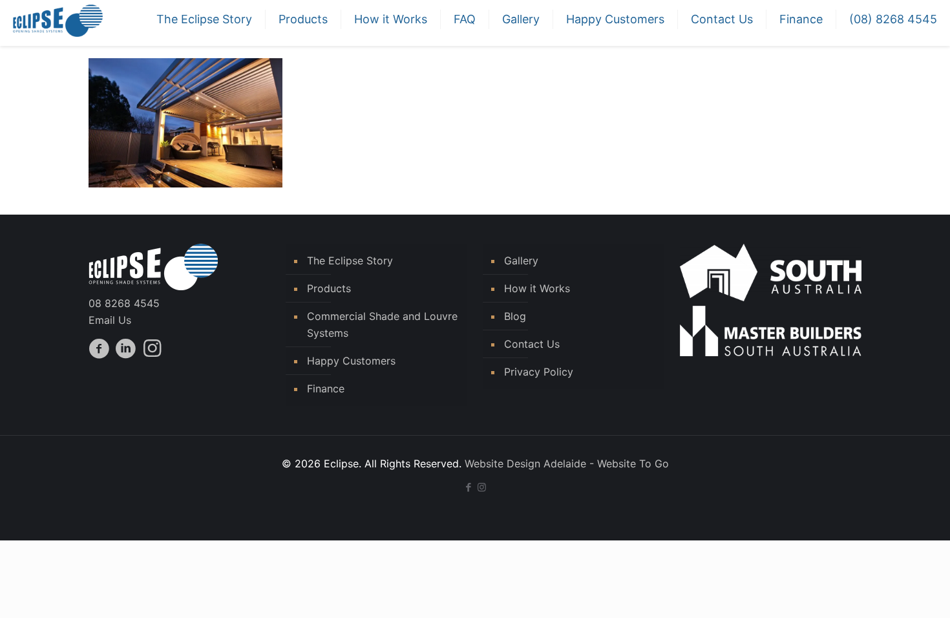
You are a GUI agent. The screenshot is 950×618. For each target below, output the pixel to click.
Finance (325, 388)
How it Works (537, 288)
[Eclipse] (58, 19)
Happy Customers (351, 360)
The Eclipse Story (350, 260)
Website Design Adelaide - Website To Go (567, 463)
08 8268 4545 (124, 303)
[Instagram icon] (482, 487)
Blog (515, 316)
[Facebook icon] (468, 487)
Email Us (110, 320)
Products (329, 288)
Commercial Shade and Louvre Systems (382, 324)
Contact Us (532, 343)
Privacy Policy (538, 371)
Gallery (521, 260)
